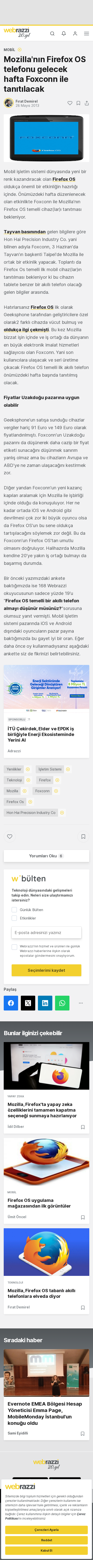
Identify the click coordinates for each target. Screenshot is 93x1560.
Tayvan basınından (25, 231)
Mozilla (12, 791)
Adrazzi (14, 751)
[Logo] (17, 32)
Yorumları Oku (45, 855)
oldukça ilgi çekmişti (26, 329)
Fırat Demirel (19, 1307)
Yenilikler (14, 769)
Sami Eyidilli (18, 1433)
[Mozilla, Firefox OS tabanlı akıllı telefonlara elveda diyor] (46, 1252)
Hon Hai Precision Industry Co (31, 812)
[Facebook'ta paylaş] (12, 1003)
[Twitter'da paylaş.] (29, 1003)
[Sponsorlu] (46, 689)
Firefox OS (64, 179)
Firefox (45, 780)
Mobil (9, 50)
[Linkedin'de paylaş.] (46, 1003)
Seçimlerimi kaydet (46, 970)
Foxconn (42, 791)
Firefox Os (15, 802)
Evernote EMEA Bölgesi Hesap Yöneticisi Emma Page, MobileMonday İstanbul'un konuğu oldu (45, 1413)
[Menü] (86, 34)
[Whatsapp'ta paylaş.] (63, 1003)
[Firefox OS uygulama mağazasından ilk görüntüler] (46, 1162)
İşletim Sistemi (50, 769)
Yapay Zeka (15, 1096)
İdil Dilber (16, 1126)
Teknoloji (14, 780)
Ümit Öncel (17, 1217)
